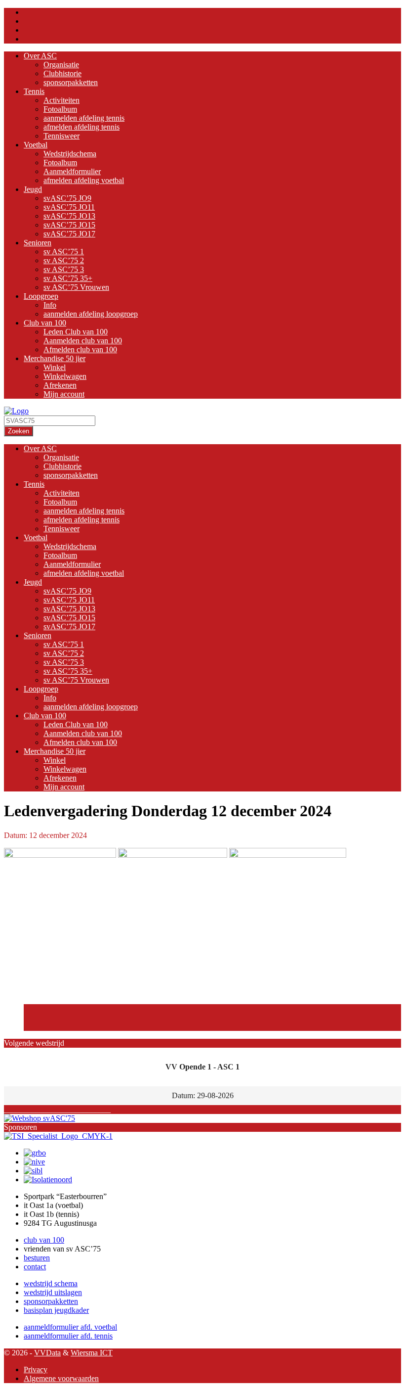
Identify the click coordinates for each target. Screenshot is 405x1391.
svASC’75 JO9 (67, 198)
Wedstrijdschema (69, 153)
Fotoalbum (60, 109)
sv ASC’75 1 (63, 251)
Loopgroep (41, 296)
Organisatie (61, 64)
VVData (47, 1352)
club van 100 (44, 1240)
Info (49, 305)
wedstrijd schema (51, 1283)
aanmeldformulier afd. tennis (68, 1336)
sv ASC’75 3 (63, 269)
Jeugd (33, 189)
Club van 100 (45, 323)
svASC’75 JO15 (69, 225)
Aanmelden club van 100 (82, 340)
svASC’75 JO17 (69, 234)
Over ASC (40, 55)
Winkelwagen (64, 376)
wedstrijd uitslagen (53, 1292)
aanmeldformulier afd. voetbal (70, 1327)
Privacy (35, 1369)
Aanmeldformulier (72, 171)
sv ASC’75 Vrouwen (76, 287)
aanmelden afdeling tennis (83, 118)
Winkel (54, 367)
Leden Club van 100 (75, 331)
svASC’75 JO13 (69, 216)
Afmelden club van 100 (80, 349)
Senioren (37, 242)
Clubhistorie (62, 73)
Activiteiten (61, 100)
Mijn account (63, 394)
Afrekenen (60, 385)
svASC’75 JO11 (69, 207)
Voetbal (35, 144)
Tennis (34, 91)
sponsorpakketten (70, 82)
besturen (37, 1257)
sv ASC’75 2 (63, 260)
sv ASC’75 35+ (67, 278)
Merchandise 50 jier (54, 358)
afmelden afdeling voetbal (83, 180)
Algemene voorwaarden (61, 1378)
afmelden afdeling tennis (81, 127)
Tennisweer (61, 136)
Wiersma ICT (92, 1352)
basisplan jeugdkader (56, 1310)
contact (35, 1266)
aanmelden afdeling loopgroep (90, 314)
